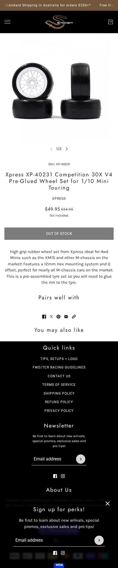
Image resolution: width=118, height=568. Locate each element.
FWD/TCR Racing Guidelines (59, 367)
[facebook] (55, 553)
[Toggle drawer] (7, 22)
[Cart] (111, 22)
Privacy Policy (59, 411)
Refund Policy (59, 402)
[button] (74, 317)
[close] (107, 503)
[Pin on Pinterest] (58, 317)
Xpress (59, 199)
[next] (67, 149)
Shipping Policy (59, 393)
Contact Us (59, 376)
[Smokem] (59, 22)
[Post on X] (51, 316)
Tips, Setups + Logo (59, 359)
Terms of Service (59, 385)
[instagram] (63, 553)
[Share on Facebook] (44, 317)
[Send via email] (66, 317)
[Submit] (99, 540)
